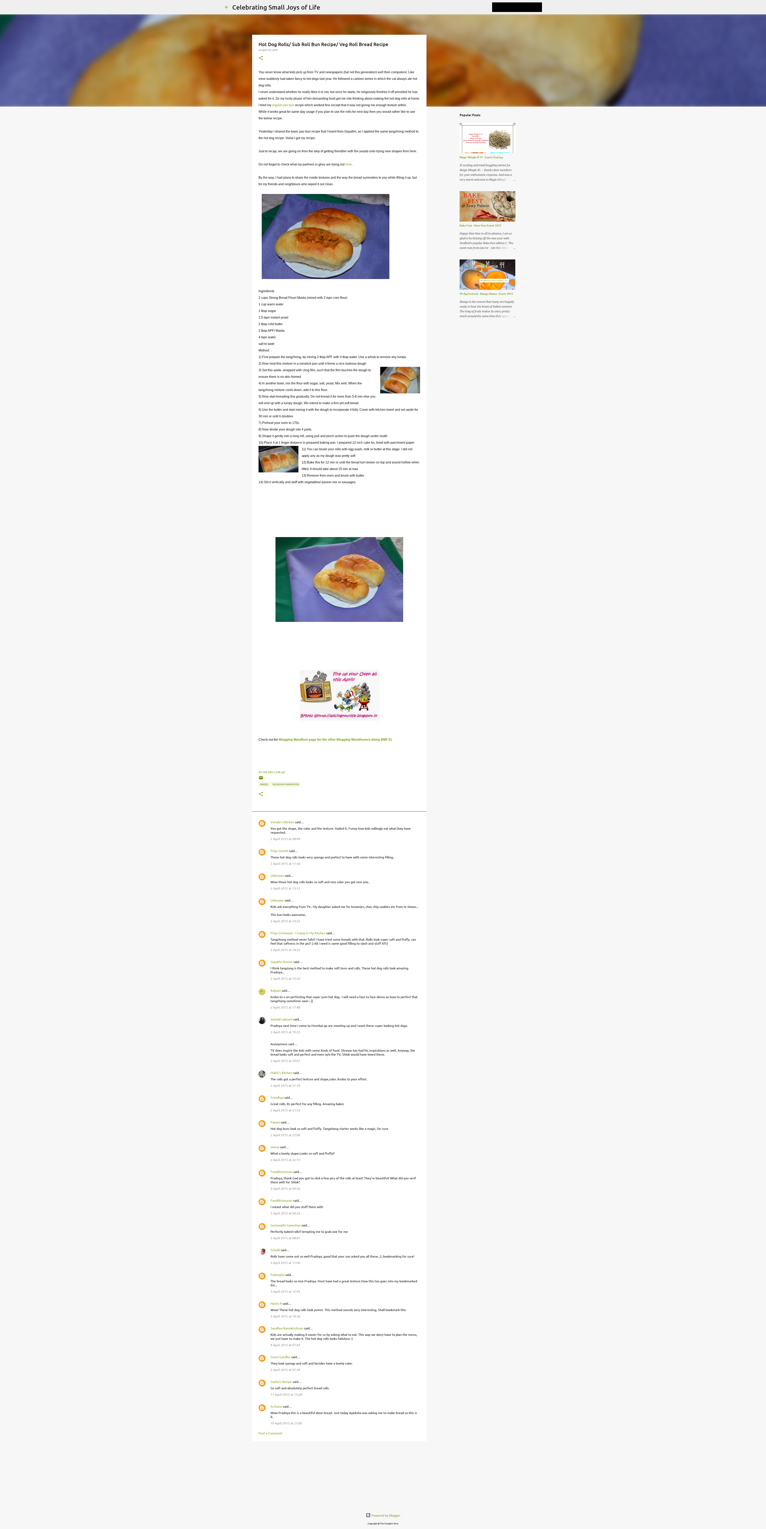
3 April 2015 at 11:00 (285, 1263)
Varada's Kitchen (282, 822)
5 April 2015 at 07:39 (285, 1370)
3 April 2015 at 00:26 (285, 1188)
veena (274, 1147)
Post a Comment (270, 1433)
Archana (276, 1406)
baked (264, 784)
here (348, 164)
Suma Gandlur (280, 1357)
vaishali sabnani (281, 1019)
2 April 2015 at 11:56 (285, 863)
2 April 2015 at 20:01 (285, 1061)
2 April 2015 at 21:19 (285, 1085)
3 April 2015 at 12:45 (285, 1291)
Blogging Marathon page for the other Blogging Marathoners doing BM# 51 (335, 739)
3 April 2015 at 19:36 (285, 1316)
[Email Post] (261, 779)
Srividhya (276, 1097)
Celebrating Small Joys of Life (276, 7)
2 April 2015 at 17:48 (285, 1007)
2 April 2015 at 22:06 (285, 1135)
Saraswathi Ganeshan (285, 1225)
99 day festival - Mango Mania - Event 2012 (486, 294)
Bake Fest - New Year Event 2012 (480, 225)
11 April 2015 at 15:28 (286, 1394)
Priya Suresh (279, 851)
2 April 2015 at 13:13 (285, 888)
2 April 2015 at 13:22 (285, 921)
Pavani (275, 1122)
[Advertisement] (339, 1475)
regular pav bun (283, 105)
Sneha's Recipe (281, 1382)
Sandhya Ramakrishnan (286, 1328)
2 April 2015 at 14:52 (285, 950)
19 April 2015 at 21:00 (286, 1423)
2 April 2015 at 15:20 (285, 978)
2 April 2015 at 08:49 (285, 839)
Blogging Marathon (286, 784)
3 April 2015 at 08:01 (285, 1238)
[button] (261, 58)
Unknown (277, 875)
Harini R (276, 1303)
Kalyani (275, 990)
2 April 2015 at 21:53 (285, 1110)
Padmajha (277, 1275)
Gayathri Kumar (281, 962)
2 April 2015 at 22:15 (285, 1160)
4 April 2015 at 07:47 (285, 1345)
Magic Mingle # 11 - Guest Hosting (481, 157)
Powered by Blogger (385, 1515)
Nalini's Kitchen (281, 1073)
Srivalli (275, 1250)
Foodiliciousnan (281, 1172)
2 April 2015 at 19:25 (285, 1032)
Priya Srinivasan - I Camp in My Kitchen (297, 933)
